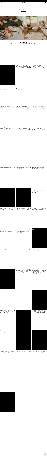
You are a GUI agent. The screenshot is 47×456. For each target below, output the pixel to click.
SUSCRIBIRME (30, 233)
